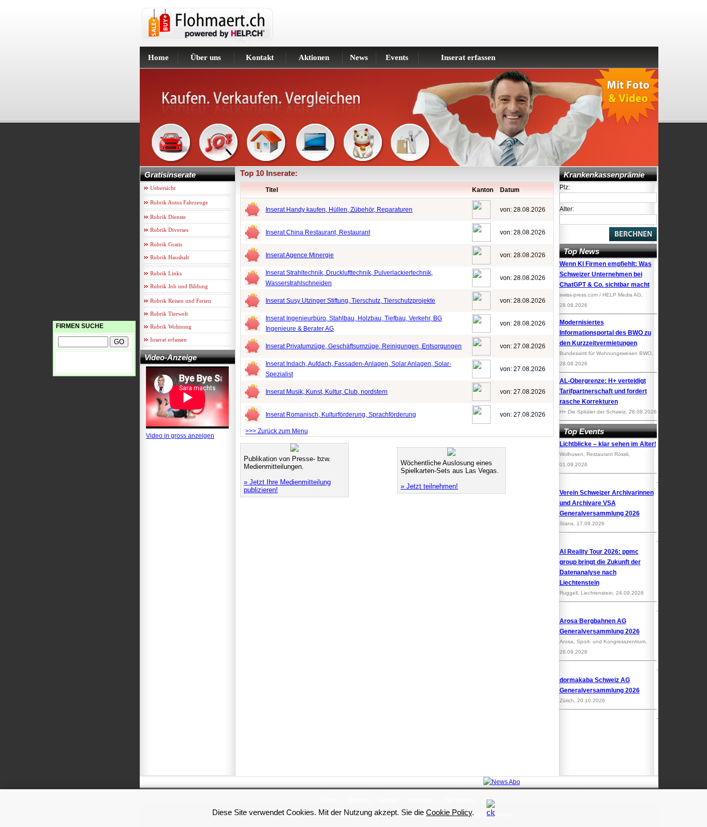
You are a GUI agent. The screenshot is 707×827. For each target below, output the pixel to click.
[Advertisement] (94, 155)
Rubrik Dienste (168, 217)
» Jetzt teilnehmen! (429, 486)
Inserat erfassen (468, 57)
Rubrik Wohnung (171, 326)
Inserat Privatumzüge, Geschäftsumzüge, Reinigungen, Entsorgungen (364, 346)
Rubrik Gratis (166, 244)
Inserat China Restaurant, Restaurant (318, 232)
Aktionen (314, 57)
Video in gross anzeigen (180, 435)
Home (158, 57)
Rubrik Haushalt (169, 257)
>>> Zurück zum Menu (276, 431)
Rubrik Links (166, 273)
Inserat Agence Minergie (300, 255)
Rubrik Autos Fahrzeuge (179, 202)
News (359, 57)
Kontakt (260, 57)
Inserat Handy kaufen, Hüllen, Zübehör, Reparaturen (339, 209)
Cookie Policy (449, 812)
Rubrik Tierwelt (169, 314)
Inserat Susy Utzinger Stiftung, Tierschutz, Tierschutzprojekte (350, 300)
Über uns (205, 57)
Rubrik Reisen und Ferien (180, 301)
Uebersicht (162, 188)
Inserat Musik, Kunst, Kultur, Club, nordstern (327, 391)
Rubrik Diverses (169, 230)
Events (397, 57)
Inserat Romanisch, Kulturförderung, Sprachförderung (341, 414)
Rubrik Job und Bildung (179, 286)
